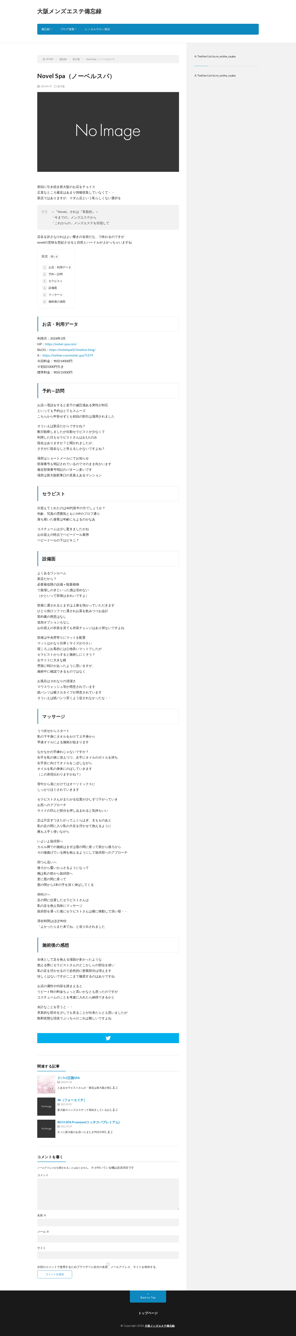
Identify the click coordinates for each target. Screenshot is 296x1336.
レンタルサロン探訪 (97, 29)
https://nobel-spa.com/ (61, 344)
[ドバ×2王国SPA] (46, 1084)
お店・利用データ (57, 267)
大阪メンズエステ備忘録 (69, 11)
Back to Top (148, 1297)
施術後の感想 (54, 301)
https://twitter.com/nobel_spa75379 (67, 355)
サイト (41, 1248)
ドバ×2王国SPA (68, 1078)
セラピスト (53, 281)
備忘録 (45, 29)
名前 (41, 1215)
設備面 (50, 287)
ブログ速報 (67, 29)
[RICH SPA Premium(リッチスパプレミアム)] (46, 1129)
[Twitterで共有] (108, 1038)
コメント (43, 1175)
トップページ (148, 1313)
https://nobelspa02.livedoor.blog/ (72, 349)
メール (43, 1231)
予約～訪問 (53, 274)
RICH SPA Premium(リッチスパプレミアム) (88, 1122)
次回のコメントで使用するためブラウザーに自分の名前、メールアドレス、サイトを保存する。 (97, 1267)
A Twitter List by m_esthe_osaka (215, 56)
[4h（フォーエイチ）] (46, 1107)
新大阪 (61, 86)
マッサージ (53, 294)
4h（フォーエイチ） (72, 1100)
